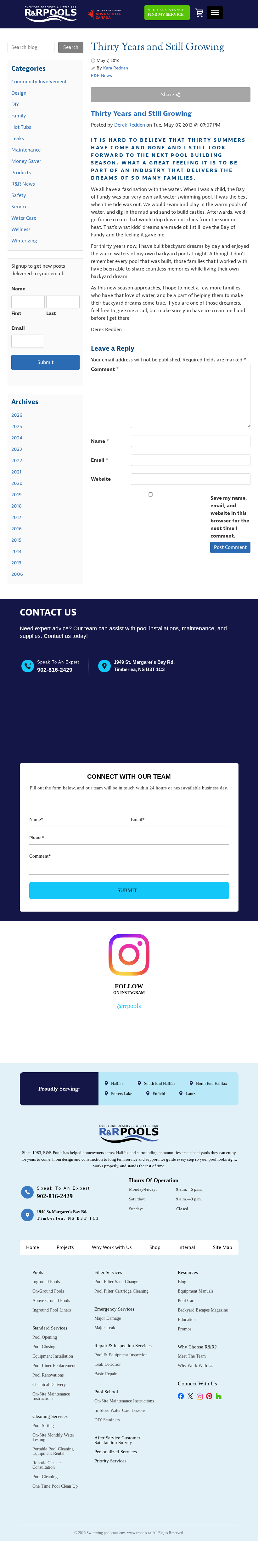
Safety (18, 195)
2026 (16, 415)
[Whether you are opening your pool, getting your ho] (157, 1028)
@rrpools (129, 1005)
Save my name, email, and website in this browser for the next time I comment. (229, 517)
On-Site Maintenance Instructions (51, 1396)
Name (100, 441)
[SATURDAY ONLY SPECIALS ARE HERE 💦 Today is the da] (101, 1028)
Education (187, 1319)
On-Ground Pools (48, 1291)
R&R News (101, 75)
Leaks (17, 138)
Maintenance (26, 150)
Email (100, 460)
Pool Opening (44, 1337)
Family (18, 116)
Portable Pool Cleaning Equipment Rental (53, 1451)
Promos (184, 1329)
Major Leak (104, 1327)
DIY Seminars (107, 1420)
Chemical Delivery (49, 1384)
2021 (16, 472)
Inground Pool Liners (51, 1310)
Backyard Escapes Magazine (203, 1310)
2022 (16, 460)
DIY (15, 104)
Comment (105, 369)
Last (51, 314)
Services (20, 207)
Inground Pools (46, 1281)
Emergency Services (114, 1309)
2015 (16, 540)
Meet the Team (192, 1356)
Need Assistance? (167, 12)
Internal (186, 1248)
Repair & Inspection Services (123, 1345)
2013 (16, 563)
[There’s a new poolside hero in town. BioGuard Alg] (46, 1028)
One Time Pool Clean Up (55, 1486)
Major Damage (107, 1318)
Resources (188, 1272)
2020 (17, 483)
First (16, 314)
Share (168, 95)
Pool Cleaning (45, 1476)
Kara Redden (115, 68)
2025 (16, 426)
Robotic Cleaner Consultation (46, 1465)
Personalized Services (115, 1451)
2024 (16, 438)
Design (18, 93)
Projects (65, 1248)
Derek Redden (129, 125)
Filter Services (108, 1272)
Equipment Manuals (195, 1291)
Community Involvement (39, 82)
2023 (16, 449)
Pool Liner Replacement (54, 1365)
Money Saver (26, 161)
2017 (16, 517)
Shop (154, 1248)
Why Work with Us (112, 1248)
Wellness (21, 229)
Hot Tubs (21, 127)
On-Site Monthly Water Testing (53, 1437)
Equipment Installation (52, 1356)
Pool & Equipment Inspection (121, 1355)
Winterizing (24, 241)
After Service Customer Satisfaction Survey (117, 1440)
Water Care (23, 218)
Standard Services (49, 1327)
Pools (37, 1272)
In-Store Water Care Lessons (119, 1410)
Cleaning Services (50, 1416)
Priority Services (110, 1460)
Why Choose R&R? (197, 1346)
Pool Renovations (48, 1375)
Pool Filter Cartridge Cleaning (121, 1291)
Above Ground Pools (51, 1300)
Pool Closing (43, 1346)
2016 (16, 529)
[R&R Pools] (50, 14)
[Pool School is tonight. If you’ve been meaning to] (212, 1028)
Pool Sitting (43, 1425)
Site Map (222, 1248)
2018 (16, 506)
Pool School (106, 1391)
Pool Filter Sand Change (116, 1281)
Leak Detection (107, 1364)
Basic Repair (105, 1373)
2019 (16, 494)
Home (32, 1248)
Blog (182, 1281)
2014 (16, 551)
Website (101, 479)
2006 (17, 574)
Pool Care (186, 1300)
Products (21, 173)
